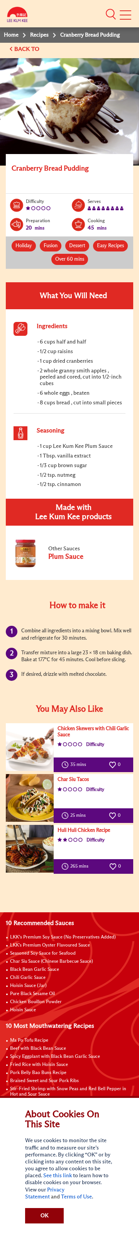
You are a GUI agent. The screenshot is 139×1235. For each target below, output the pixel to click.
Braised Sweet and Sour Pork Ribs (44, 1081)
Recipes (39, 35)
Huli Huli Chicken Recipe (84, 830)
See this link (57, 1175)
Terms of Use (76, 1197)
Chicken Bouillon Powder (36, 1002)
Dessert (77, 245)
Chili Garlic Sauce (28, 977)
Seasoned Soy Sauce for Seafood (43, 953)
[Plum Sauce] (65, 565)
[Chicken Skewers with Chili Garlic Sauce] (30, 747)
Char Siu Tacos (73, 779)
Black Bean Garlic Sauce (34, 969)
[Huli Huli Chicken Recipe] (30, 849)
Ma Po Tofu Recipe (29, 1040)
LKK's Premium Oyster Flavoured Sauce (50, 945)
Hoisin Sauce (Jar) (28, 986)
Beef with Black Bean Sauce (38, 1048)
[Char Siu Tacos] (30, 798)
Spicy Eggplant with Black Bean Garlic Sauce (55, 1056)
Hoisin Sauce (23, 1010)
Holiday (23, 245)
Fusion (51, 245)
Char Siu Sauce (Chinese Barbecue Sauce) (51, 961)
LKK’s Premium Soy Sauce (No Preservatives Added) (63, 937)
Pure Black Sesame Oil (32, 994)
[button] (111, 14)
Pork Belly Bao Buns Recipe (38, 1073)
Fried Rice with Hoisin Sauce (39, 1064)
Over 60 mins (69, 259)
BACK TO (27, 49)
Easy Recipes (110, 245)
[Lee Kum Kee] (17, 16)
